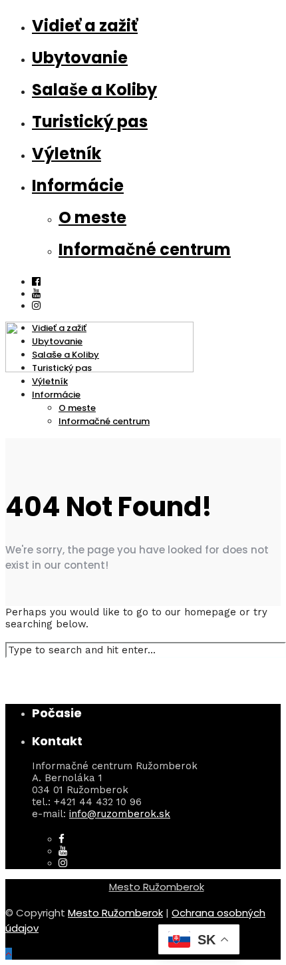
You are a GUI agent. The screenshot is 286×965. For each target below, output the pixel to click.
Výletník (66, 153)
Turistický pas (90, 122)
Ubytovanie (80, 58)
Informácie (78, 185)
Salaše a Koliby (94, 90)
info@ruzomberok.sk (119, 814)
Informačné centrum (145, 249)
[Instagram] (63, 863)
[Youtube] (36, 294)
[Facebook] (62, 839)
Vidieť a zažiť (85, 26)
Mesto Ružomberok (156, 887)
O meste (92, 217)
